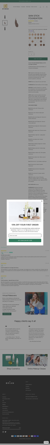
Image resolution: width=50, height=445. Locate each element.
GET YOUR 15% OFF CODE (25, 240)
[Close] (41, 201)
